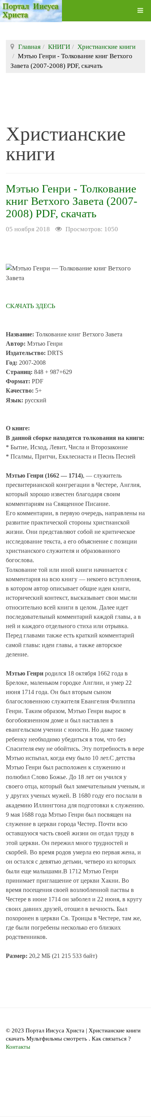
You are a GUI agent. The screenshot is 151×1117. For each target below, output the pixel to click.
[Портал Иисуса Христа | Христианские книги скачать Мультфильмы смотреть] (31, 10)
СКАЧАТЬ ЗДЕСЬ (30, 306)
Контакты (18, 1047)
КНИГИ (59, 46)
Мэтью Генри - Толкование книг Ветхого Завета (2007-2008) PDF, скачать (71, 201)
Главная (29, 46)
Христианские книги (106, 46)
